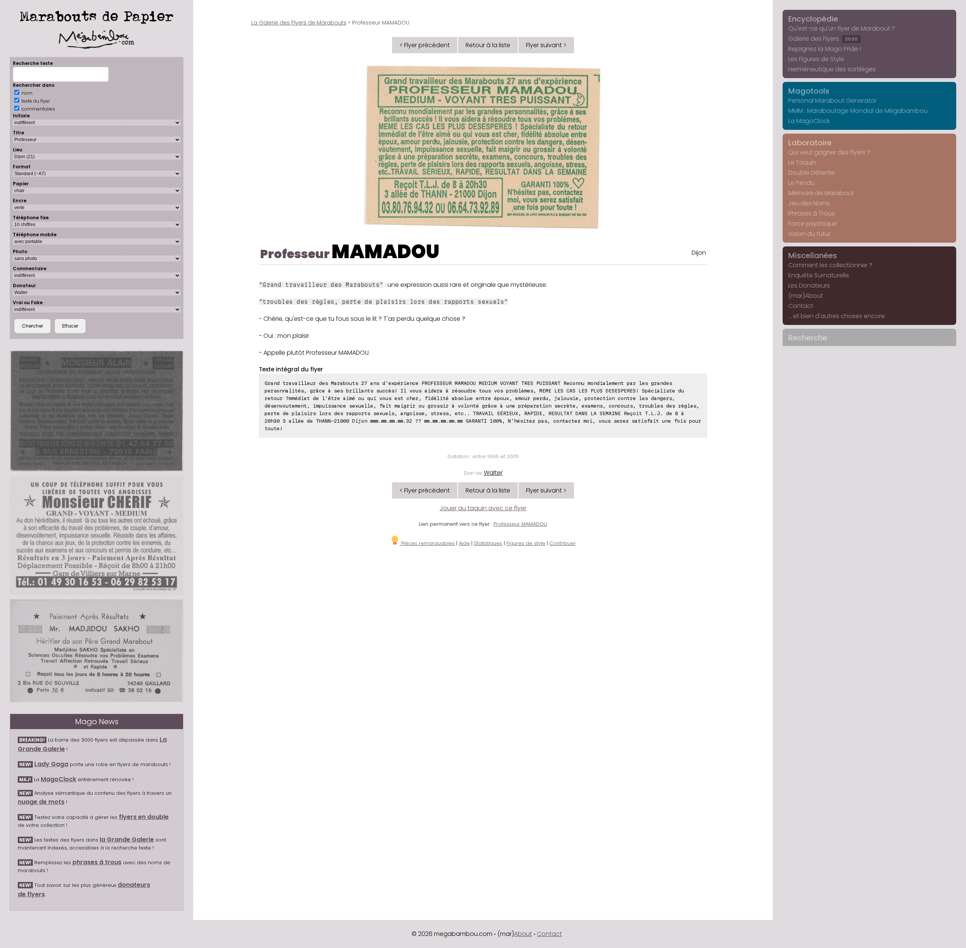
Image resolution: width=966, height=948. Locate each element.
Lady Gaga (51, 764)
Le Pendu (801, 183)
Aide (464, 543)
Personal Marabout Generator (832, 100)
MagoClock (58, 779)
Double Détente (811, 172)
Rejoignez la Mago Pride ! (824, 49)
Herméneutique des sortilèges (832, 69)
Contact (800, 306)
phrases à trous (97, 862)
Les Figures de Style (816, 59)
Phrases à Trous (811, 213)
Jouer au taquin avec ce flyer (483, 508)
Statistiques (488, 543)
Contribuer (562, 543)
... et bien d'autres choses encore (836, 316)
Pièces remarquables (427, 543)
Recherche (807, 337)
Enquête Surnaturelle (818, 275)
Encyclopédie (813, 19)
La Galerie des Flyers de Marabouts (298, 22)
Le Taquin (802, 162)
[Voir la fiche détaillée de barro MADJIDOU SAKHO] (97, 650)
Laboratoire (810, 142)
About (523, 934)
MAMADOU (386, 251)
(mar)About (805, 295)
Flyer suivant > (546, 45)
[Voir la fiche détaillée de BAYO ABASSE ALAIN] (97, 411)
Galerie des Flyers (823, 38)
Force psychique (812, 223)
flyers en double (144, 817)
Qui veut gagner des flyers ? (829, 152)
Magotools (808, 91)
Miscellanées (812, 255)
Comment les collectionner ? (830, 265)
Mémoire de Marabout (821, 193)
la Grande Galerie (127, 839)
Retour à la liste (488, 45)
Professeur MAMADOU (520, 524)
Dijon (699, 252)
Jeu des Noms (809, 203)
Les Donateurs (809, 285)
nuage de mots (41, 801)
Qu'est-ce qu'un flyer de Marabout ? (841, 28)
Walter (493, 472)
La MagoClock (809, 121)
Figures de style (525, 543)
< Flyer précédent (425, 45)
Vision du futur (809, 233)
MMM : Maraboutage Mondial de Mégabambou (858, 110)
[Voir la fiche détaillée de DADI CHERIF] (97, 535)
